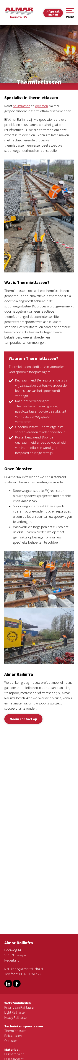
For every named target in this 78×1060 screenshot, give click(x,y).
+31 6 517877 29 (30, 974)
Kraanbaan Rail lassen (19, 1007)
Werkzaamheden (17, 1003)
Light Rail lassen (15, 1012)
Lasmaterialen (14, 1054)
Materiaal (12, 1049)
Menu (70, 16)
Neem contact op (23, 719)
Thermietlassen (15, 1030)
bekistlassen (21, 106)
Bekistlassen (13, 1035)
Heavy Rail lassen (16, 1017)
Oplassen (11, 1040)
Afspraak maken (53, 12)
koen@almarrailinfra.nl (27, 969)
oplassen (41, 106)
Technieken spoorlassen (23, 1026)
